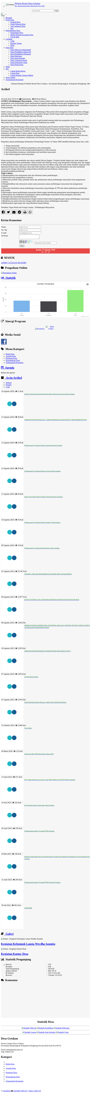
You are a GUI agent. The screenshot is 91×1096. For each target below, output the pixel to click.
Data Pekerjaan (16, 56)
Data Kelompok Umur (18, 63)
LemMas (9, 39)
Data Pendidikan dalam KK (20, 52)
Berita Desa (10, 354)
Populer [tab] (8, 385)
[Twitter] (8, 213)
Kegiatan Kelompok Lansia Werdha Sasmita (28, 943)
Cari (56, 11)
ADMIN (4, 263)
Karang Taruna (16, 43)
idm (11, 28)
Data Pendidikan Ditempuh (20, 54)
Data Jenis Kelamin (17, 58)
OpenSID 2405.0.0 (20, 1091)
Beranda (9, 18)
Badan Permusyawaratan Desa (21, 35)
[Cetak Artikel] (25, 213)
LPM (12, 41)
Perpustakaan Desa (13, 360)
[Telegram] (19, 213)
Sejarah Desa (15, 22)
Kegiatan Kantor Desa (14, 953)
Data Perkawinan (16, 65)
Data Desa (10, 48)
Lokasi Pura (14, 73)
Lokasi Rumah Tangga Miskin (21, 75)
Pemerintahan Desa (13, 31)
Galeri (9, 933)
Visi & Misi (14, 37)
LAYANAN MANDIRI (17, 263)
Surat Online (10, 77)
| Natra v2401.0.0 (34, 1091)
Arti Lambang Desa (17, 26)
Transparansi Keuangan (14, 80)
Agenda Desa (11, 356)
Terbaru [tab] (8, 383)
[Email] (13, 213)
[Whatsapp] (30, 213)
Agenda (9, 367)
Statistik (10, 277)
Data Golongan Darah (18, 60)
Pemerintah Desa (16, 33)
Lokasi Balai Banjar (17, 71)
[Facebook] (3, 213)
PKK (12, 45)
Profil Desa (10, 20)
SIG (7, 69)
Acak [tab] (8, 387)
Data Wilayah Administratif (20, 50)
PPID (8, 67)
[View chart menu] (87, 284)
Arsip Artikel (13, 377)
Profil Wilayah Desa (17, 24)
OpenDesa (7, 1091)
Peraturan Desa (11, 358)
